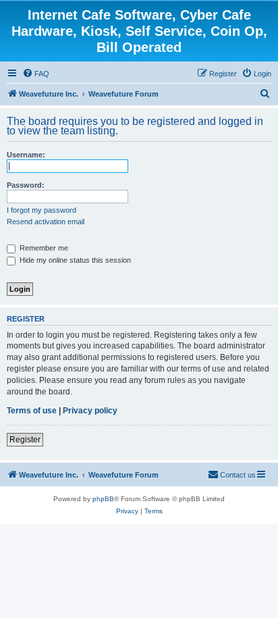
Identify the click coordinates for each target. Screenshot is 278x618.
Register (24, 439)
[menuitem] (35, 74)
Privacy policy (90, 410)
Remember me (43, 248)
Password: (26, 185)
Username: (26, 155)
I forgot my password (41, 210)
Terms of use (32, 410)
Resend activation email (45, 221)
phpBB (103, 499)
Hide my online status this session (74, 260)
